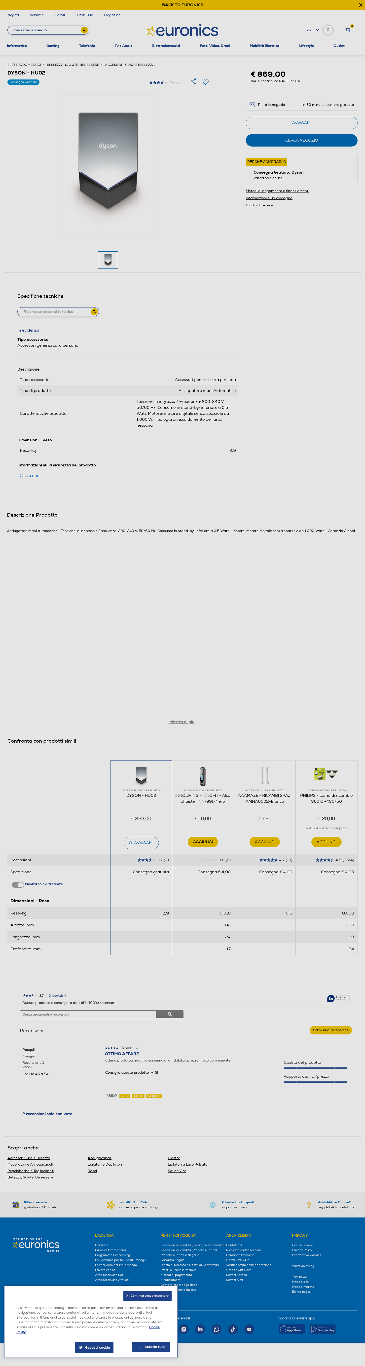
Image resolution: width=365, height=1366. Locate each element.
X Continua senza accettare (147, 1296)
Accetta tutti (155, 1347)
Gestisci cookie (97, 1348)
